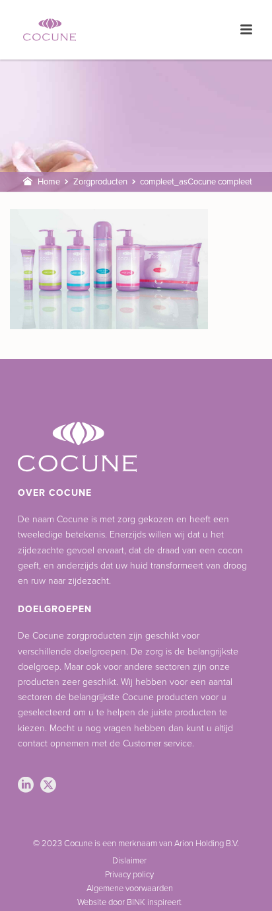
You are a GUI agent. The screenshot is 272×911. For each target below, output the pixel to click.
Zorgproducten (100, 182)
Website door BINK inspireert (129, 902)
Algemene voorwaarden (129, 888)
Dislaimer (129, 860)
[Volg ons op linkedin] (26, 786)
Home (49, 182)
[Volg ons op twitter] (48, 786)
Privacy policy (129, 874)
